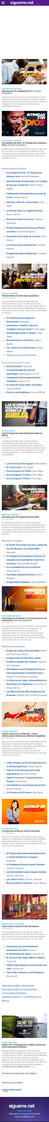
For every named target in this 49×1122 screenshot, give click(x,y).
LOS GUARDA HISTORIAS (14, 993)
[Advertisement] (24, 31)
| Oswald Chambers (21, 92)
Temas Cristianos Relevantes (21, 355)
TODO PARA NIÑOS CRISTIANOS (18, 985)
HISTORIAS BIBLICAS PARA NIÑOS (19, 989)
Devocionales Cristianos (11, 89)
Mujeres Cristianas (10, 829)
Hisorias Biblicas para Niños (13, 924)
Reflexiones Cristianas (11, 616)
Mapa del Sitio (15, 1114)
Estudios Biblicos (8, 431)
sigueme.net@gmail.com (24, 1116)
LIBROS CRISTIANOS (11, 1089)
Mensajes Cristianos (10, 514)
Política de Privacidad (31, 1114)
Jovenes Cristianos (9, 731)
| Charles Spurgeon (24, 619)
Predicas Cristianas (10, 293)
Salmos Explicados (9, 1042)
